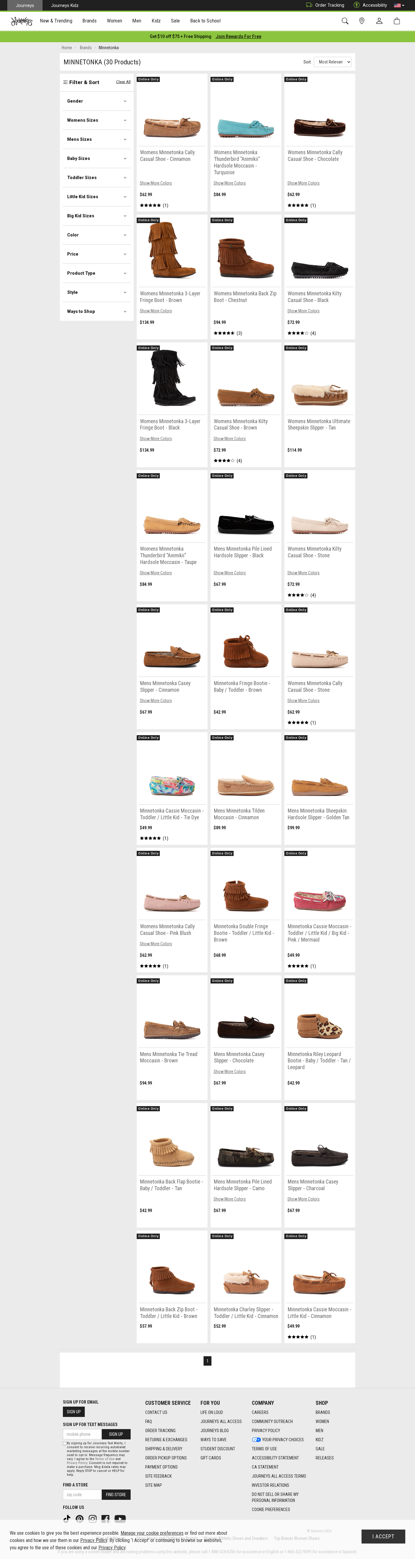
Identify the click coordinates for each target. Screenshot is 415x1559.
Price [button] (72, 254)
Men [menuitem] (136, 21)
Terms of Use (264, 1448)
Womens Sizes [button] (82, 120)
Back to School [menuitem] (205, 21)
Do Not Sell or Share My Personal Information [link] (275, 1497)
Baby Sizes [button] (78, 158)
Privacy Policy (266, 1430)
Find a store (75, 1485)
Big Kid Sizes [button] (80, 215)
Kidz (320, 1439)
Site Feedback (158, 1476)
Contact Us (156, 1412)
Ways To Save (214, 1439)
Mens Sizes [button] (79, 139)
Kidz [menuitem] (156, 21)
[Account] (381, 21)
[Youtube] (121, 1518)
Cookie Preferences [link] (271, 1509)
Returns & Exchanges (166, 1439)
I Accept (383, 1537)
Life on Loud (212, 1412)
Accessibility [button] (375, 5)
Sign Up (74, 1411)
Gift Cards (211, 1457)
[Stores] (363, 21)
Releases (325, 1457)
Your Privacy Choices (283, 1439)
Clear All (123, 82)
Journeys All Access (221, 1421)
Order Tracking (329, 5)
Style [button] (72, 292)
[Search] (346, 21)
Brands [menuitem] (89, 21)
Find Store (116, 1494)
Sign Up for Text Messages (90, 1424)
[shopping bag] (398, 21)
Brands (323, 1412)
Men (319, 1430)
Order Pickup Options (166, 1457)
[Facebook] (106, 1518)
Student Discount (218, 1448)
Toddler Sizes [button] (82, 177)
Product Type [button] (81, 273)
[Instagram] (93, 1518)
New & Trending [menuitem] (56, 21)
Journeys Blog (215, 1430)
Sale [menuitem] (175, 21)
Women (322, 1421)
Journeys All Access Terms (279, 1476)
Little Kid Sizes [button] (82, 196)
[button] (399, 5)
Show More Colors (156, 183)
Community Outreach (272, 1421)
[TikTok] (67, 1518)
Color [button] (73, 235)
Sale (320, 1448)
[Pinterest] (80, 1518)
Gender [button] (75, 101)
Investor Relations (270, 1485)
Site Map (153, 1485)
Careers (260, 1412)
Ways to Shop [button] (81, 311)
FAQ (148, 1421)
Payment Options (161, 1467)
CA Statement (265, 1467)
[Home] (22, 21)
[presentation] (56, 21)
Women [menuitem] (114, 21)
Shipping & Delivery (163, 1448)
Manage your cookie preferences (152, 1533)
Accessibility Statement (275, 1457)
